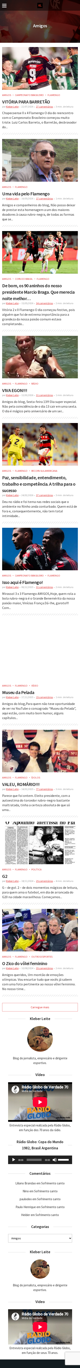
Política (36, 869)
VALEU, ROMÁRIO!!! (21, 784)
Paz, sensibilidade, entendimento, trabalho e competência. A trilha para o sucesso (39, 484)
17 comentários (44, 198)
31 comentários (44, 395)
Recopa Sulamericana (44, 470)
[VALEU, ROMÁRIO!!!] (40, 751)
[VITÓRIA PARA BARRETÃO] (40, 68)
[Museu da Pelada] (40, 650)
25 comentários (44, 881)
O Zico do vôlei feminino (24, 963)
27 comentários (44, 106)
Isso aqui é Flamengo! (22, 582)
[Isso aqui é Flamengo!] (40, 549)
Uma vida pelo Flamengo (25, 194)
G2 (4, 876)
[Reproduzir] (14, 1160)
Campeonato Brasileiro (29, 95)
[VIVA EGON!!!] (40, 357)
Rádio (34, 383)
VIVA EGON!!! (14, 390)
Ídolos (35, 777)
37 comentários (44, 495)
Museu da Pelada (18, 692)
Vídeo (34, 685)
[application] (40, 1160)
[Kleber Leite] (40, 5)
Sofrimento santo (53, 1183)
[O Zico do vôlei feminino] (40, 930)
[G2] (40, 843)
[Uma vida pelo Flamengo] (40, 160)
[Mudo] (54, 1160)
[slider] (64, 1159)
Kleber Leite (12, 106)
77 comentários (44, 789)
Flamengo (54, 95)
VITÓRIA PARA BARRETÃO (26, 102)
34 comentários (44, 303)
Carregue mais (40, 1007)
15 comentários (44, 697)
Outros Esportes (41, 956)
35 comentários (44, 968)
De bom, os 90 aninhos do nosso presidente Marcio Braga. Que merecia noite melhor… (38, 292)
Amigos (6, 95)
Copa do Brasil (24, 278)
